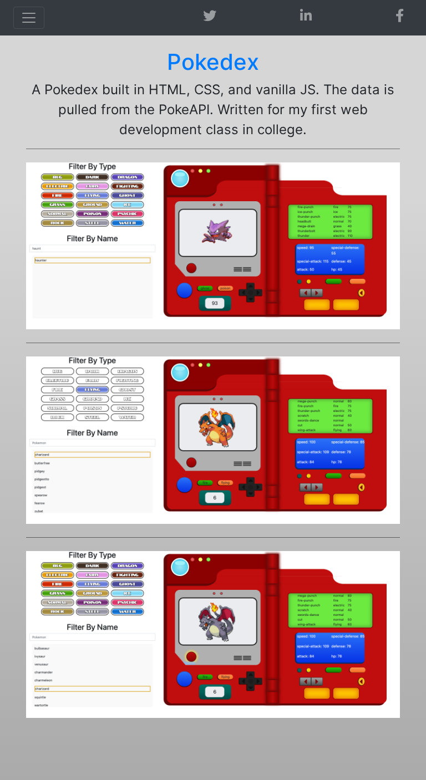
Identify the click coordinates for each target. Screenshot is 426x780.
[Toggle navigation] (28, 18)
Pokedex (213, 61)
